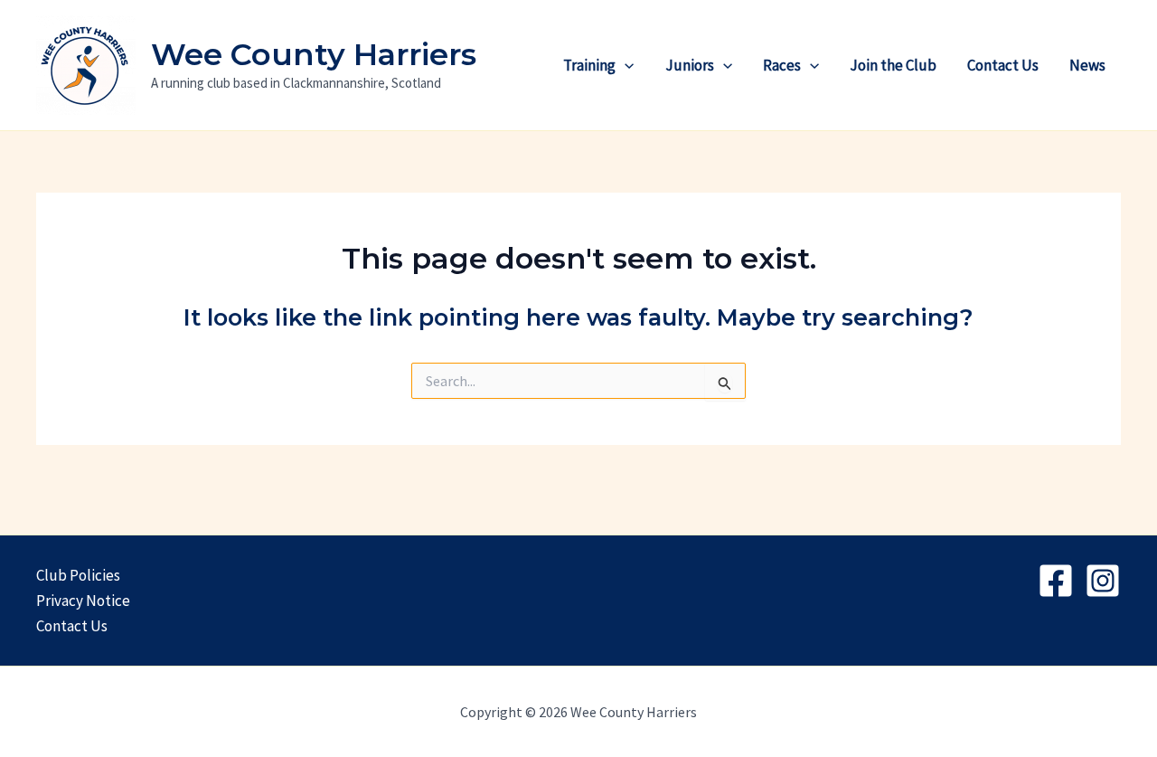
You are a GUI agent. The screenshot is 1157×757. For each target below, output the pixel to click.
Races (782, 65)
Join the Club (893, 65)
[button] (625, 65)
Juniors (689, 65)
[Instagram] (1103, 581)
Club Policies (78, 575)
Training (589, 65)
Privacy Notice (83, 600)
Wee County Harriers (313, 54)
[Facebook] (1056, 581)
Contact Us (1003, 65)
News (1087, 65)
